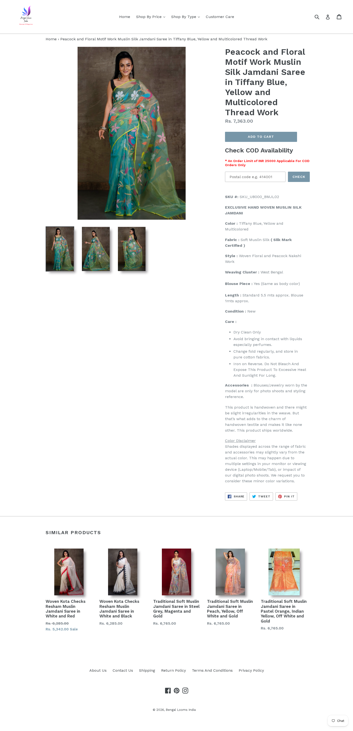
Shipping (147, 670)
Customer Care (220, 16)
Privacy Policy (251, 670)
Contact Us (123, 670)
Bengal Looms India (181, 710)
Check (298, 177)
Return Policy (173, 670)
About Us (98, 670)
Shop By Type (186, 16)
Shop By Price (152, 16)
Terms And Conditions (212, 670)
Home (124, 16)
